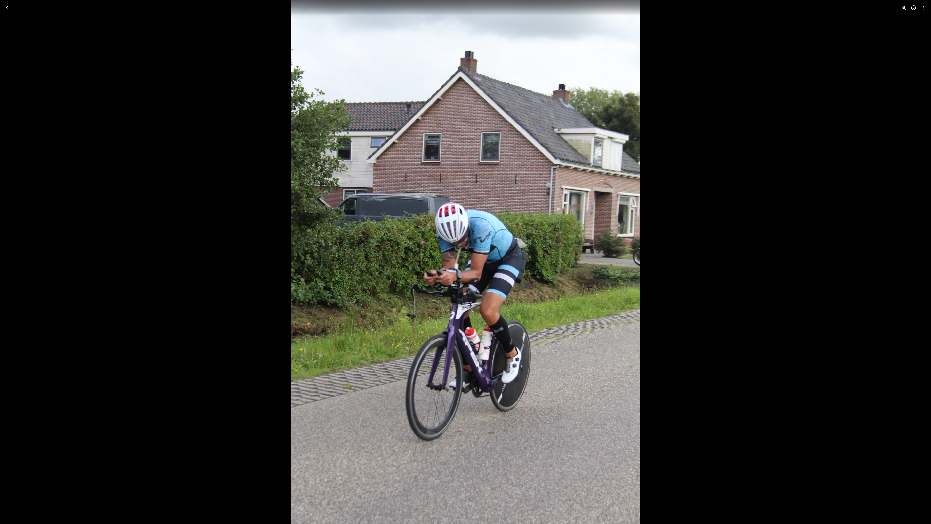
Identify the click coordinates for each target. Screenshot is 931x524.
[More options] (923, 8)
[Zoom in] (904, 8)
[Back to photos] (8, 8)
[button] (13, 262)
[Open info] (913, 8)
